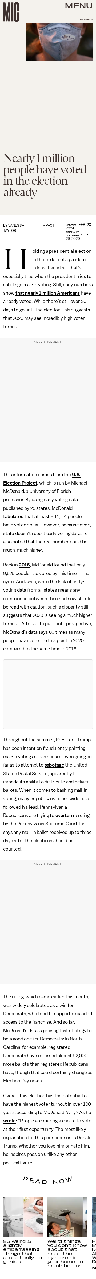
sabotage (54, 765)
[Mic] (11, 12)
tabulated (13, 516)
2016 (24, 564)
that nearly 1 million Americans (47, 293)
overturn (64, 815)
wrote (9, 1120)
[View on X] (48, 694)
